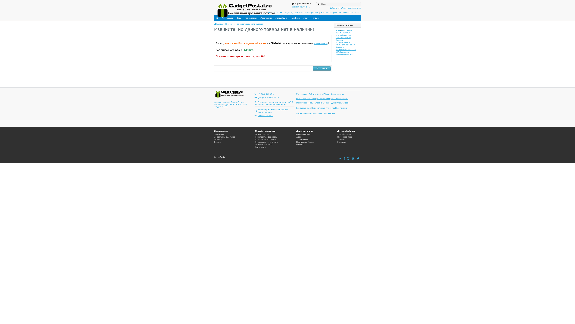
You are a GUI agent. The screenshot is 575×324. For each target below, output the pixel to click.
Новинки (300, 145)
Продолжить (322, 68)
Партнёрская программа (265, 139)
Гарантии (218, 139)
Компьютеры (251, 18)
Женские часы (323, 99)
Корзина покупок (330, 13)
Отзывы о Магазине (263, 145)
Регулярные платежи (345, 54)
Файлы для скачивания (345, 45)
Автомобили (281, 18)
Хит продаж (227, 18)
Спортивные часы (322, 103)
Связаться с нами (265, 116)
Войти (334, 8)
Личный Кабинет (344, 134)
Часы (238, 18)
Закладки (339, 40)
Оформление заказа (350, 13)
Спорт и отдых (337, 94)
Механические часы (304, 103)
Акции (306, 18)
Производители (303, 134)
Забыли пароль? (343, 33)
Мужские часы (309, 99)
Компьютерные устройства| (324, 108)
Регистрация (346, 30)
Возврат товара (262, 134)
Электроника (266, 18)
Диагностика (329, 113)
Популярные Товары (305, 142)
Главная (274, 13)
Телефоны (295, 18)
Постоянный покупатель (307, 13)
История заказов (343, 42)
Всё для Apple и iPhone (319, 94)
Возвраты (340, 47)
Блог (316, 18)
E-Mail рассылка (342, 52)
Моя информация (343, 35)
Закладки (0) (287, 13)
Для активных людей (340, 103)
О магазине (219, 134)
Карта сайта (260, 147)
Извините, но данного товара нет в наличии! (244, 24)
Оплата (217, 142)
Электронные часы (339, 99)
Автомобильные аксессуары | (310, 113)
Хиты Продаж (302, 139)
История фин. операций (346, 50)
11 (217, 18)
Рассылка (341, 142)
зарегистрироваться (352, 8)
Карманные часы (303, 108)
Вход (338, 30)
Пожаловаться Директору (266, 137)
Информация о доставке (224, 137)
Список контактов (343, 38)
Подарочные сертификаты (266, 142)
